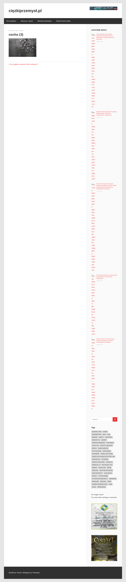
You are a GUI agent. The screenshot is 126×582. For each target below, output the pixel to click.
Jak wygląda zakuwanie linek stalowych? (24, 64)
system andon (103, 476)
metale (94, 448)
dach (104, 434)
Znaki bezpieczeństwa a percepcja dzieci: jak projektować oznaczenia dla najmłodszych (106, 277)
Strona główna (11, 21)
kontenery (110, 442)
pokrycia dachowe (98, 462)
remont (94, 467)
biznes (105, 431)
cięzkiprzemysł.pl (25, 10)
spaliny (94, 476)
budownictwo (96, 434)
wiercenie (95, 481)
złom (110, 484)
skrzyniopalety (97, 473)
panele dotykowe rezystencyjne (103, 456)
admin (21, 30)
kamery (104, 440)
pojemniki (105, 459)
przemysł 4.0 (96, 465)
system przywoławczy (100, 478)
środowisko (101, 487)
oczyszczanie (96, 451)
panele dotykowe (107, 453)
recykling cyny (107, 465)
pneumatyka (96, 459)
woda (109, 481)
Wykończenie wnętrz (63, 21)
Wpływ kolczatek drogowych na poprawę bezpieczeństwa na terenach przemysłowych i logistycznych (106, 113)
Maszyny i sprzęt (27, 21)
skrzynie (95, 470)
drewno (94, 437)
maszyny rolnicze (106, 445)
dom (108, 434)
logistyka (95, 445)
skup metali (108, 473)
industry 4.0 (96, 440)
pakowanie (95, 453)
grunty (101, 437)
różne (109, 467)
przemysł (109, 462)
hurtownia (108, 437)
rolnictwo (102, 467)
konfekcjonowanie (98, 442)
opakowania (107, 451)
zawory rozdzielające (99, 484)
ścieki (94, 487)
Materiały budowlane (44, 21)
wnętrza (103, 481)
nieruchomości (103, 448)
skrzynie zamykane (106, 470)
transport (112, 478)
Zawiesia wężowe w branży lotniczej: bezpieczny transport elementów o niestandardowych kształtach (105, 340)
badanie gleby (97, 431)
